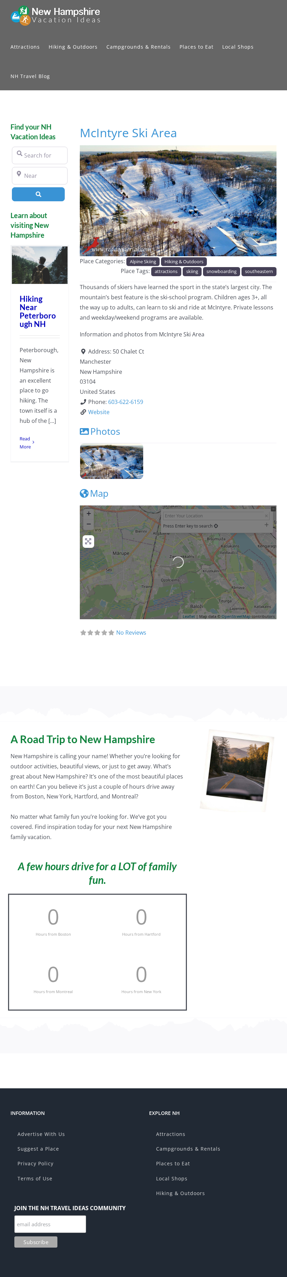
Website (99, 412)
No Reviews (131, 632)
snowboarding (221, 271)
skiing (192, 271)
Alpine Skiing (143, 261)
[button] (94, 200)
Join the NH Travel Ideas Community (70, 1208)
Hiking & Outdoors (183, 261)
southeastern (259, 271)
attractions (166, 271)
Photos (105, 431)
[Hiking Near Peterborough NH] (40, 265)
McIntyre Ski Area (128, 132)
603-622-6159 (125, 402)
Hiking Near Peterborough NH (38, 311)
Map (99, 493)
